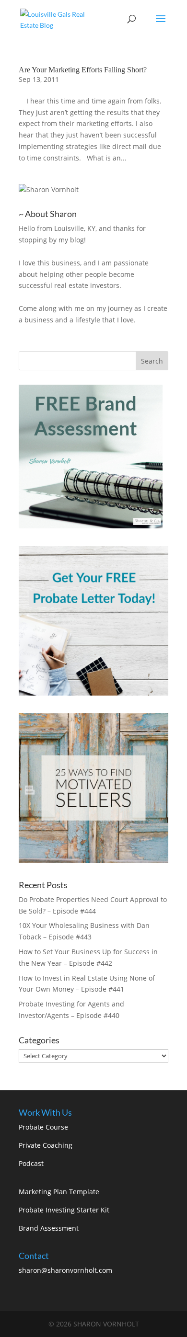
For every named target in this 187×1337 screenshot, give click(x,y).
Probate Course (43, 1126)
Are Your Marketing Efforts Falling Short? (83, 70)
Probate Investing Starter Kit (64, 1209)
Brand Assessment (49, 1228)
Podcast (31, 1163)
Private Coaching (45, 1145)
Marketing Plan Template (59, 1191)
